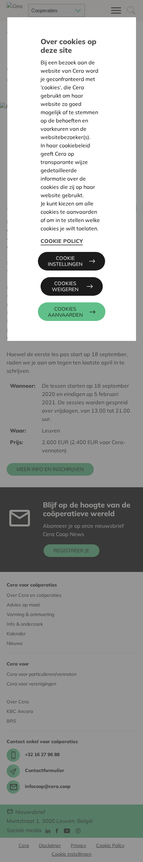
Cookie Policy (62, 241)
